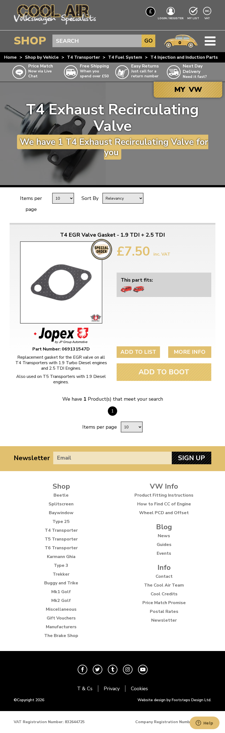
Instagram (128, 669)
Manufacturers (61, 627)
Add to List (138, 352)
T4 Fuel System (125, 57)
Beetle (61, 495)
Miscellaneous (61, 609)
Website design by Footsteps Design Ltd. (174, 700)
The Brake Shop (61, 636)
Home (10, 57)
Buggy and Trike (61, 583)
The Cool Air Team (164, 585)
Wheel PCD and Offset (164, 513)
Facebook (82, 669)
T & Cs (84, 688)
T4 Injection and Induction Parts (184, 57)
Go (148, 40)
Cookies (139, 688)
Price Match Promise (164, 603)
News (164, 536)
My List (193, 18)
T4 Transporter (83, 57)
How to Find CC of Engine (164, 504)
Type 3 (61, 565)
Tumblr (112, 669)
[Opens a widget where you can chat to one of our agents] (204, 723)
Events (164, 553)
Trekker (61, 574)
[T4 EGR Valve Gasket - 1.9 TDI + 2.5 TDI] (61, 282)
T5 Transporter (61, 539)
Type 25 (61, 522)
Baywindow (61, 513)
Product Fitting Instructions (163, 495)
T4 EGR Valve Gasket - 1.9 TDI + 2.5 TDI (112, 235)
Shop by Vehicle (42, 57)
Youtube (143, 669)
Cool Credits (164, 594)
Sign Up (191, 458)
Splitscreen (61, 504)
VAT (207, 18)
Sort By (90, 198)
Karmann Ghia (61, 557)
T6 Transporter (61, 548)
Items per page (31, 204)
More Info (190, 352)
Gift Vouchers (61, 618)
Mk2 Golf (61, 601)
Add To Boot (164, 372)
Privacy (112, 688)
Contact (164, 576)
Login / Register (171, 18)
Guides (164, 545)
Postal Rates (164, 612)
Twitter (97, 669)
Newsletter (32, 458)
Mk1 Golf (61, 592)
